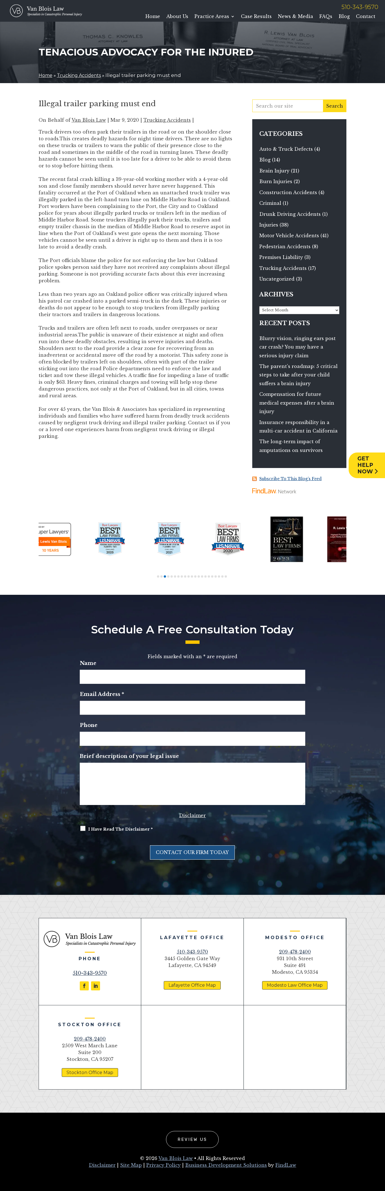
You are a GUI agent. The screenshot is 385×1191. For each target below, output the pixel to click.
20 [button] (222, 576)
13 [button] (199, 576)
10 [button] (188, 576)
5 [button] (172, 576)
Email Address (102, 694)
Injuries (268, 225)
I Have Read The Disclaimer (120, 829)
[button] (379, 1150)
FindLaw (285, 1165)
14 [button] (202, 576)
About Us (177, 16)
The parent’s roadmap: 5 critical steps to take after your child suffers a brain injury (298, 374)
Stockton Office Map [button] (90, 1072)
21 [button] (226, 576)
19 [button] (219, 576)
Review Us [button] (192, 1139)
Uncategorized (277, 279)
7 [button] (178, 576)
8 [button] (182, 576)
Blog (344, 16)
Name (88, 663)
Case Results (256, 16)
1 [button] (158, 576)
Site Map (131, 1165)
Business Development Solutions (226, 1165)
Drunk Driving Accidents (290, 214)
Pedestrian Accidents (285, 246)
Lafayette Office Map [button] (192, 985)
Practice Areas (211, 16)
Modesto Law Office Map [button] (295, 985)
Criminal (270, 203)
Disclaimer (192, 815)
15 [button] (205, 576)
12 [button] (195, 576)
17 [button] (212, 576)
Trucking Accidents (167, 120)
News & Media (295, 16)
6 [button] (175, 576)
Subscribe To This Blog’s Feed (290, 478)
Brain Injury (274, 171)
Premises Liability (281, 257)
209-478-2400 (295, 952)
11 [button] (192, 576)
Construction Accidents (288, 192)
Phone (89, 725)
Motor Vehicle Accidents (289, 235)
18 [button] (215, 576)
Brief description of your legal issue (129, 756)
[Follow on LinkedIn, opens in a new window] (95, 985)
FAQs (325, 16)
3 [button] (165, 576)
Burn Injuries (275, 181)
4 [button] (168, 576)
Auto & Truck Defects (286, 149)
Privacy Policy (163, 1165)
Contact (365, 16)
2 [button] (161, 576)
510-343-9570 (360, 7)
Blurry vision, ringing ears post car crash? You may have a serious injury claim (297, 347)
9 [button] (185, 576)
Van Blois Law (89, 120)
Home (152, 16)
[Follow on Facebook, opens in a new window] (84, 985)
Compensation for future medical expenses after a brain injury (296, 402)
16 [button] (209, 576)
